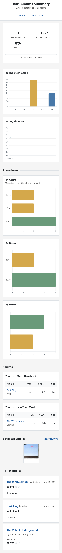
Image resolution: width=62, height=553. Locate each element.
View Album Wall (51, 438)
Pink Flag (11, 390)
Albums (22, 15)
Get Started (38, 15)
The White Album (16, 421)
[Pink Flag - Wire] (31, 451)
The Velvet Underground (22, 530)
